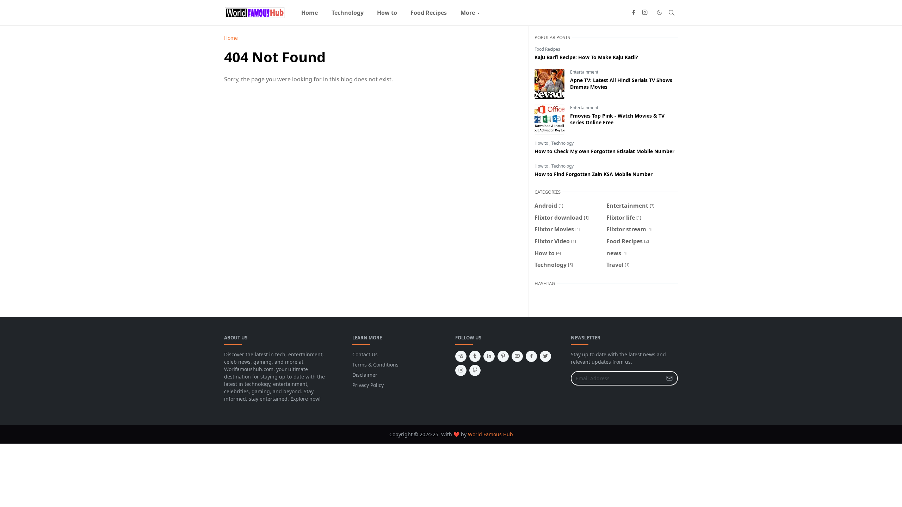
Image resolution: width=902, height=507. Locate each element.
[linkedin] (489, 356)
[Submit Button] (669, 378)
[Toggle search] (671, 12)
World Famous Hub (490, 434)
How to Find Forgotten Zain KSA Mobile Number (594, 174)
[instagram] (644, 12)
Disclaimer (364, 374)
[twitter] (545, 356)
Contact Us (365, 354)
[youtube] (517, 356)
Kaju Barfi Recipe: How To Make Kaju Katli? (586, 57)
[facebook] (633, 12)
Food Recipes (547, 49)
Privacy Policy (368, 385)
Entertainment (584, 72)
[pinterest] (503, 356)
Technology (562, 143)
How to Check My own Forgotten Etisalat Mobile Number (604, 151)
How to (542, 143)
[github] (475, 370)
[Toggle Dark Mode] (659, 12)
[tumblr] (475, 356)
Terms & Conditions (375, 364)
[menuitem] (310, 12)
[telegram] (461, 356)
